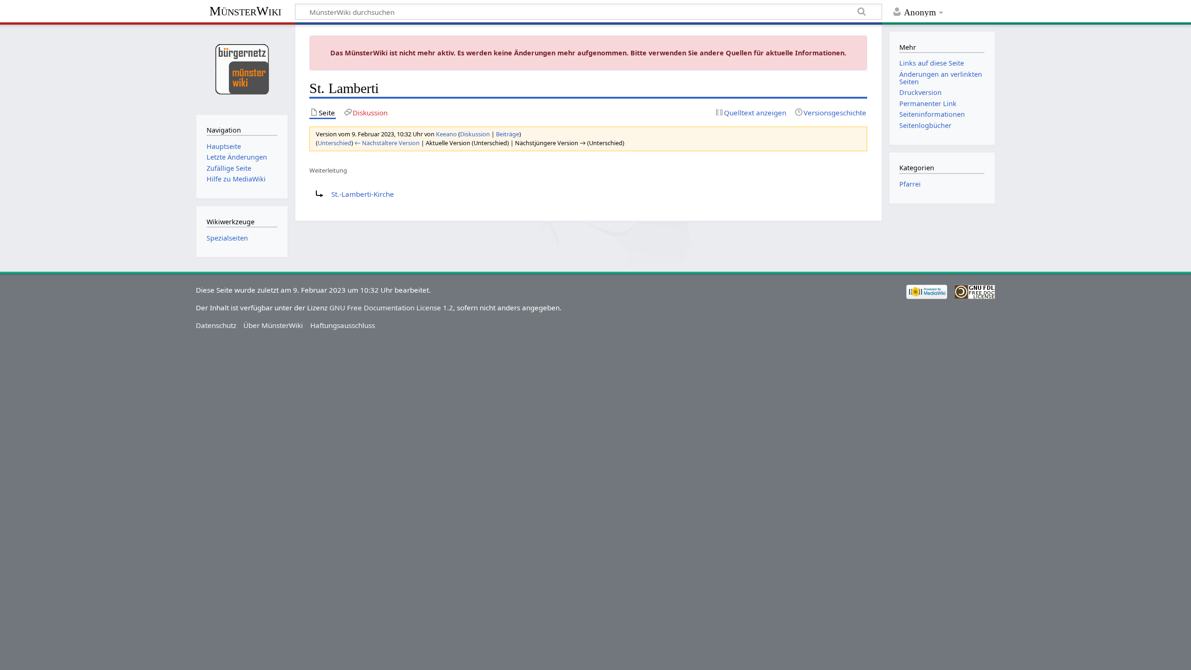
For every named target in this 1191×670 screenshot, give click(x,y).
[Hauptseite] (242, 68)
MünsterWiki (245, 11)
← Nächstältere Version (387, 143)
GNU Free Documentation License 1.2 (391, 307)
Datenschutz (216, 325)
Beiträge (507, 134)
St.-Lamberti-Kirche (362, 194)
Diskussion (475, 134)
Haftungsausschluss (342, 325)
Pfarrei (910, 184)
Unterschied (334, 143)
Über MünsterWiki (273, 325)
